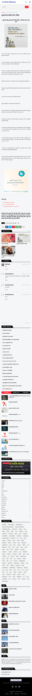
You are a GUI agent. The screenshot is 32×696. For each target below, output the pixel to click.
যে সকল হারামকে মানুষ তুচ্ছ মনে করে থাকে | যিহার (10, 376)
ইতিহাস (16, 533)
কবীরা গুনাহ (3, 540)
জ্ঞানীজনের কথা (16, 501)
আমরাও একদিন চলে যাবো (6, 345)
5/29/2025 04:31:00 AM (26, 294)
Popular (6, 392)
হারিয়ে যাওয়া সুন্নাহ (5, 581)
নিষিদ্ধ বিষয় (16, 509)
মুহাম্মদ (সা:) (25, 567)
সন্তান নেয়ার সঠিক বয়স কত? (7, 389)
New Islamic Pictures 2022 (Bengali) (13, 473)
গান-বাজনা (14, 542)
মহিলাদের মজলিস (16, 563)
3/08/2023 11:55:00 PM (26, 264)
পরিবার (24, 554)
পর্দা (8, 556)
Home (2, 12)
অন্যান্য (8, 531)
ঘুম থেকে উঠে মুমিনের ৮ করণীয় (7, 367)
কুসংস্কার (22, 540)
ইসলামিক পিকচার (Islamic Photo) (15, 420)
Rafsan (7, 264)
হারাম (28, 579)
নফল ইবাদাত (15, 551)
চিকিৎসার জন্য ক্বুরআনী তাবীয (7, 373)
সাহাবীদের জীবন (19, 576)
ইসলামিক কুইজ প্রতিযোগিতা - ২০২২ (14, 433)
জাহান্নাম (19, 545)
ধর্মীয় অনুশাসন (4, 551)
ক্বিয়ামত (16, 495)
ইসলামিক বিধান (19, 536)
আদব (16, 489)
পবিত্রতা (20, 554)
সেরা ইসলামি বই (4, 579)
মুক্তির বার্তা (12, 565)
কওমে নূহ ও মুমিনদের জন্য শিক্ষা (7, 342)
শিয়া (7, 572)
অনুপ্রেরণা (16, 481)
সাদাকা (23, 574)
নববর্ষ (20, 551)
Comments (26, 392)
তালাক (7, 549)
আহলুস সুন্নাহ (4, 533)
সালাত (10, 576)
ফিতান (11, 558)
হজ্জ (9, 579)
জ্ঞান (28, 545)
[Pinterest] (13, 227)
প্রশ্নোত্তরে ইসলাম (16, 511)
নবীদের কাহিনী (16, 505)
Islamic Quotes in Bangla (11, 12)
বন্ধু (14, 558)
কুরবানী (18, 540)
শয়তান (3, 572)
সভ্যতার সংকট (9, 574)
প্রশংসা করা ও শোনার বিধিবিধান (7, 370)
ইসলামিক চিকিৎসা (4, 536)
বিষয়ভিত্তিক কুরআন (22, 560)
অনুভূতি (16, 485)
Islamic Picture (19, 524)
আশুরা (26, 531)
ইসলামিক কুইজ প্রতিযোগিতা (13, 402)
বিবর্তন (7, 560)
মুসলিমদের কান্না (19, 567)
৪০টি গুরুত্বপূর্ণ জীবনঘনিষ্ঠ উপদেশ (14, 642)
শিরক (10, 572)
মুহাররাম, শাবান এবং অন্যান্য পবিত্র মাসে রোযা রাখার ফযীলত (12, 386)
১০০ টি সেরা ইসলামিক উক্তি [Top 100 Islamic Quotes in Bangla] (19, 396)
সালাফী (14, 576)
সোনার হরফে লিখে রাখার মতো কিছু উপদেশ (15, 649)
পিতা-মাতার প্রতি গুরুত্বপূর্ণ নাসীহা (8, 358)
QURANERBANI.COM (6, 672)
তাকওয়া (22, 547)
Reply (6, 269)
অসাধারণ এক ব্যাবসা (6, 352)
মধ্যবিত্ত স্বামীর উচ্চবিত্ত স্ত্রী (13, 613)
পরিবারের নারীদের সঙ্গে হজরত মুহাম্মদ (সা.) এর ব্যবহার (17, 601)
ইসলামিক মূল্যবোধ (16, 491)
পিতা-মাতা (12, 556)
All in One (17, 693)
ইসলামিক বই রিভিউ (12, 536)
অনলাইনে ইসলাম (14, 529)
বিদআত (3, 560)
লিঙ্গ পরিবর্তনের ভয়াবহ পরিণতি (7, 330)
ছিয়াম (10, 545)
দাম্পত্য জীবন (16, 549)
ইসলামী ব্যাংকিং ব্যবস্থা (5, 538)
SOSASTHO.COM (5, 674)
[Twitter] (10, 227)
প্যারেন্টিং (17, 556)
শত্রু (22, 570)
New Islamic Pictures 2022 (9, 361)
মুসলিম (23, 565)
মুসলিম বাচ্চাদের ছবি (12, 567)
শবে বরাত (26, 570)
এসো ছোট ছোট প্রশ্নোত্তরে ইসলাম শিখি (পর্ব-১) (17, 445)
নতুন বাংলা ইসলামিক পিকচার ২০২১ (14, 439)
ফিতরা (7, 558)
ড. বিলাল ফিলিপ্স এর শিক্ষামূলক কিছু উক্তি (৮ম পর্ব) (7, 256)
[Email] (20, 227)
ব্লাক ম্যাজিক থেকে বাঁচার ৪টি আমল (8, 379)
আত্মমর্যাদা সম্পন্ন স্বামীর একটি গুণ (14, 607)
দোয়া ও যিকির (16, 503)
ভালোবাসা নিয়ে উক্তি (4, 243)
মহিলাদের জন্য (16, 515)
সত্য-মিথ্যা (19, 572)
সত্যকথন (16, 517)
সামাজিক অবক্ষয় (4, 576)
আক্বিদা (16, 487)
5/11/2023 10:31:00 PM (26, 273)
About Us (4, 524)
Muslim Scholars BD (19, 526)
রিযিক (10, 570)
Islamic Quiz (16, 392)
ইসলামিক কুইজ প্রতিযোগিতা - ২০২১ (14, 414)
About (11, 693)
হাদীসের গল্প (23, 579)
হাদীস (19, 579)
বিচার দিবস (24, 558)
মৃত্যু (18, 223)
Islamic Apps (11, 524)
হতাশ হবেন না (14, 579)
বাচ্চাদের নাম (19, 558)
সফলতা (3, 574)
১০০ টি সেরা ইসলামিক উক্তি (9, 204)
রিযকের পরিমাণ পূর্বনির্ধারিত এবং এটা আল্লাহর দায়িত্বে (11, 339)
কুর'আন (14, 540)
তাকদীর (26, 547)
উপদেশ (16, 493)
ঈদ (17, 538)
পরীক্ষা (28, 554)
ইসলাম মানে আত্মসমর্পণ (6, 333)
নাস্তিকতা (16, 507)
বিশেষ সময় (15, 560)
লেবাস (18, 570)
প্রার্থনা (3, 558)
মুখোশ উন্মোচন (18, 565)
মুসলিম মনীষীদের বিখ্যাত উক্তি (9, 202)
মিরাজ (7, 565)
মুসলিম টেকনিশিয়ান (4, 567)
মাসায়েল (3, 565)
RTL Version (24, 693)
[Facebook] (6, 227)
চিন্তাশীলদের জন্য (16, 499)
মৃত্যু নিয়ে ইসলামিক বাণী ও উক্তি (22, 243)
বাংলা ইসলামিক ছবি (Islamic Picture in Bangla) (19, 451)
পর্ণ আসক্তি (4, 556)
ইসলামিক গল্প (25, 533)
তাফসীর (3, 549)
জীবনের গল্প (23, 545)
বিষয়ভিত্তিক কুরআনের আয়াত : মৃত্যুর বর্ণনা (11, 206)
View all (29, 231)
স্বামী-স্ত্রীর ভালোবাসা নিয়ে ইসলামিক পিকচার (9, 382)
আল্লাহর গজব (21, 531)
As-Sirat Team (18, 691)
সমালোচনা (19, 574)
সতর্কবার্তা (15, 572)
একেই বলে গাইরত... (12, 595)
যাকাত (7, 570)
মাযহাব (27, 563)
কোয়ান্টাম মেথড (4, 542)
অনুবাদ (16, 483)
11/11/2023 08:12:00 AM (26, 285)
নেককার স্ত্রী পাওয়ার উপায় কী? (7, 355)
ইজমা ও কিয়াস (11, 533)
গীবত (18, 542)
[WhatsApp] (16, 227)
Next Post (27, 323)
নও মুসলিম (10, 551)
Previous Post (5, 323)
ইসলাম (20, 533)
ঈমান (21, 538)
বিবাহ (11, 560)
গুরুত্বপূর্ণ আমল (16, 497)
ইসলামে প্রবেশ (13, 538)
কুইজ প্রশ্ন (9, 540)
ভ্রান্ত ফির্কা (16, 513)
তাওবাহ (13, 547)
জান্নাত (14, 545)
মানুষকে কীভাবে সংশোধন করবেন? (8, 336)
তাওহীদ (17, 547)
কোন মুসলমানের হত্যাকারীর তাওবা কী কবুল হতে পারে (11, 364)
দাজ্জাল (12, 549)
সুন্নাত (27, 576)
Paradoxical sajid (6, 529)
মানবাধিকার (22, 563)
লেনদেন (15, 570)
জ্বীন (9, 547)
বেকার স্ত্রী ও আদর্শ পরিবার (6, 348)
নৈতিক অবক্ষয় (14, 554)
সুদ (23, 576)
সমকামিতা (14, 574)
